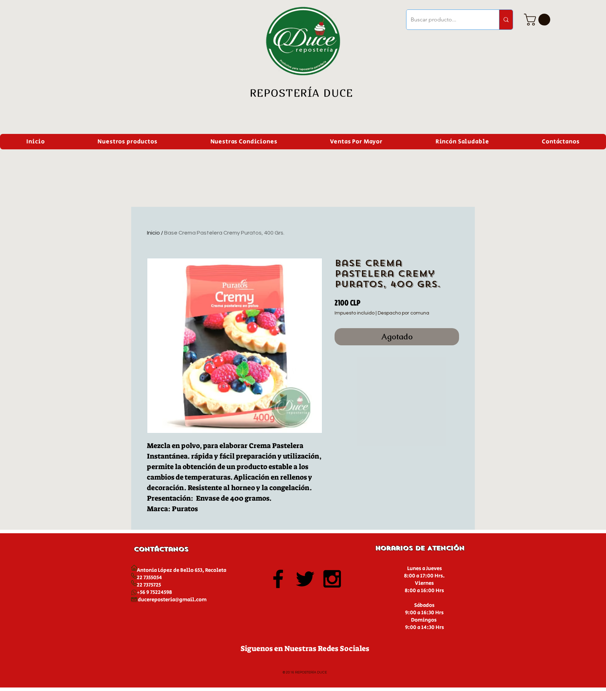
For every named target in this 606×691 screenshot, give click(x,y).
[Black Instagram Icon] (332, 579)
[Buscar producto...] (506, 19)
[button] (538, 20)
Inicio (153, 233)
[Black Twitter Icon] (305, 579)
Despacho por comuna (403, 313)
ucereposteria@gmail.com (174, 599)
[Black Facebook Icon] (278, 579)
